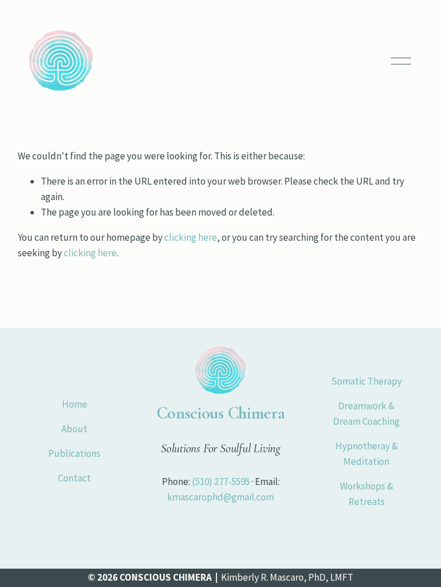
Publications (74, 453)
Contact (74, 478)
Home (74, 404)
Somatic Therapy (366, 381)
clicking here (190, 237)
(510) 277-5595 (221, 481)
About (74, 428)
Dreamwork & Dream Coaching (366, 414)
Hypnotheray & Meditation (366, 454)
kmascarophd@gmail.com (220, 497)
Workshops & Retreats (366, 494)
